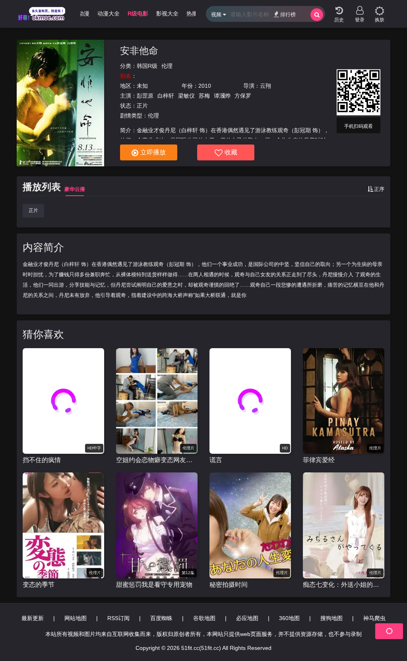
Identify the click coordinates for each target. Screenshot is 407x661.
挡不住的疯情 (42, 460)
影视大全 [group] (167, 13)
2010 (204, 86)
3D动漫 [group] (80, 13)
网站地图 (75, 618)
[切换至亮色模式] (380, 8)
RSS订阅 (118, 618)
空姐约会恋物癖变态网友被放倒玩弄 (157, 460)
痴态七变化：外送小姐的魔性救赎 (343, 584)
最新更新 (32, 618)
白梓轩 (165, 96)
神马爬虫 (374, 618)
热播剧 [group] (194, 13)
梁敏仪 (186, 96)
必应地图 (247, 618)
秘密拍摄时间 (228, 584)
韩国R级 (147, 66)
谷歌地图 (204, 618)
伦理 (166, 66)
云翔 (265, 86)
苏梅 (204, 96)
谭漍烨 (222, 96)
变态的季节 (38, 584)
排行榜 (288, 14)
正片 (33, 210)
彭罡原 (145, 96)
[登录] (360, 8)
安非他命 (139, 50)
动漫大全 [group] (108, 13)
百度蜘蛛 (161, 618)
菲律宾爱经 (319, 460)
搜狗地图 (331, 618)
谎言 (215, 460)
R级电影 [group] (138, 13)
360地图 (289, 618)
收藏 (231, 152)
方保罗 (243, 96)
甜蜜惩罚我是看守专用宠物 (154, 584)
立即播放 (153, 152)
